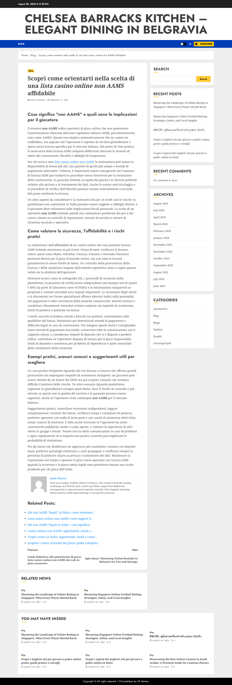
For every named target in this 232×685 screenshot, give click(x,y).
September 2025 (163, 265)
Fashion (158, 329)
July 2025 (158, 279)
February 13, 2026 (59, 100)
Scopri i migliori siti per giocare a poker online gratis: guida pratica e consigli (51, 660)
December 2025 (162, 244)
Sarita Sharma (37, 100)
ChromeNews (126, 681)
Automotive (160, 309)
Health (157, 336)
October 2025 (161, 258)
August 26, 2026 (160, 667)
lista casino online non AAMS (74, 162)
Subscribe (206, 43)
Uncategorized (162, 343)
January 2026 (161, 237)
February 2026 (162, 231)
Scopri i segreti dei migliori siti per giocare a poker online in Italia (114, 660)
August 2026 (160, 203)
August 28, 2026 (32, 602)
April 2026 (159, 217)
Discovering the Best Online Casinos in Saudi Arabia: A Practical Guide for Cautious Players (179, 660)
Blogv (156, 322)
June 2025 (159, 286)
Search (161, 69)
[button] (190, 44)
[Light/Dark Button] (183, 44)
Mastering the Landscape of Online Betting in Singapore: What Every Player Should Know (50, 596)
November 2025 (163, 251)
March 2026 (160, 224)
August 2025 (160, 272)
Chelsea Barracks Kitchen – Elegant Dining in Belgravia (116, 24)
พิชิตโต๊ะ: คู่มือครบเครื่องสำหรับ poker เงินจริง (179, 130)
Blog (21, 43)
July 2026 (158, 210)
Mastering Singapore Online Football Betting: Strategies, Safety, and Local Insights (113, 596)
